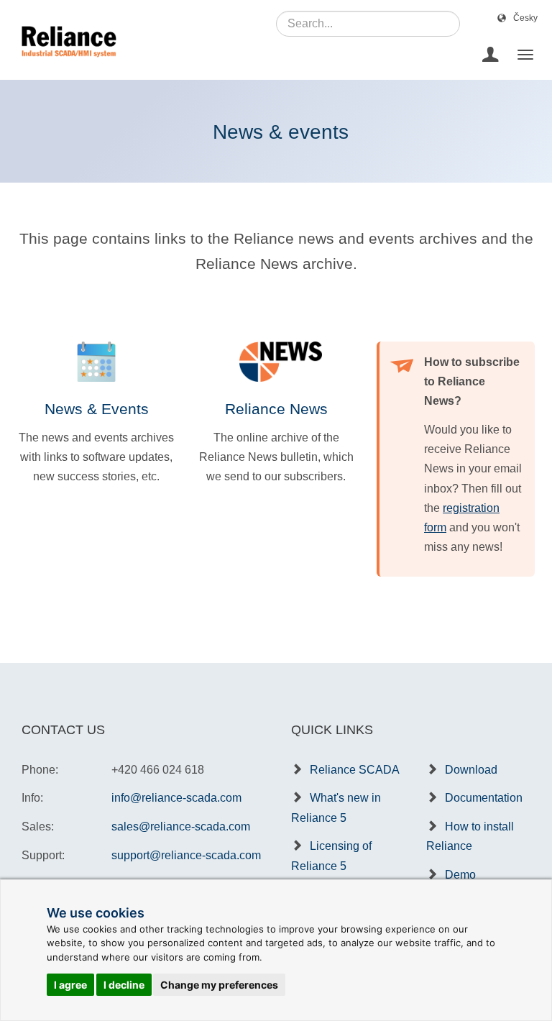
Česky (525, 18)
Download (471, 770)
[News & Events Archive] (96, 362)
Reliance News (276, 408)
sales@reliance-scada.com (180, 826)
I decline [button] (124, 985)
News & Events (97, 408)
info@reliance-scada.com (176, 798)
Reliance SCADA (355, 770)
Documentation (484, 798)
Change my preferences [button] (219, 985)
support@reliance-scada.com (186, 855)
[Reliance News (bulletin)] (276, 362)
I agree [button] (70, 985)
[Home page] (63, 55)
